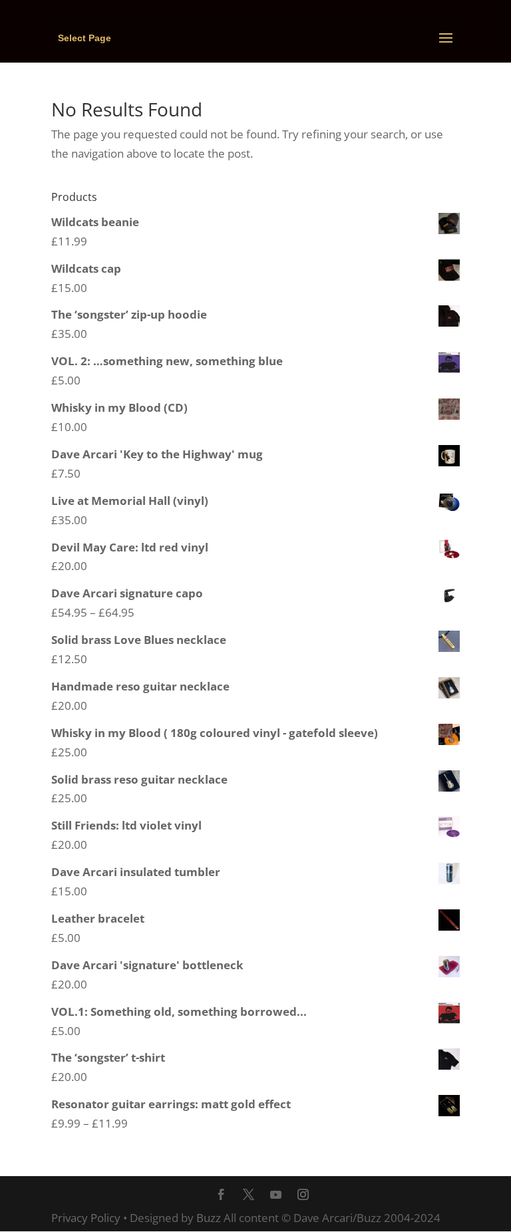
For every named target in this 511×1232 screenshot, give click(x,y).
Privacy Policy (85, 1217)
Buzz (208, 1217)
